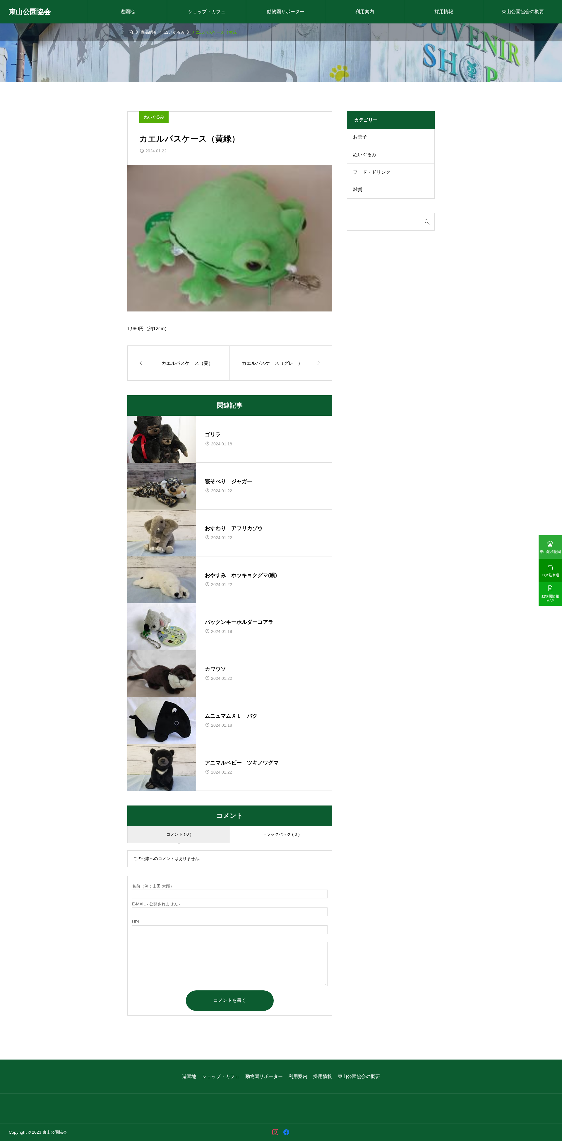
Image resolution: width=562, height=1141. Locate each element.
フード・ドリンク (371, 172)
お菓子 (360, 136)
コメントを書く (229, 1000)
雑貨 (357, 189)
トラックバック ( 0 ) (281, 834)
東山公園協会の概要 (523, 11)
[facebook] (286, 1132)
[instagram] (275, 1132)
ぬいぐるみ (154, 117)
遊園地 (128, 11)
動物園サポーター (285, 11)
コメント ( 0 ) (178, 834)
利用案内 (364, 11)
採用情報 (443, 11)
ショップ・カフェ (206, 11)
